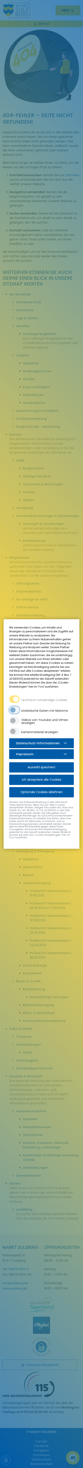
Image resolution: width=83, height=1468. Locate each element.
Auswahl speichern (41, 767)
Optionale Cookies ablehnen (41, 792)
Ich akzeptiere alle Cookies (41, 779)
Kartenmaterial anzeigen (39, 732)
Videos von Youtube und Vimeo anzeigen (44, 721)
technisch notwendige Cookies (44, 699)
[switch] (14, 710)
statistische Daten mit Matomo (44, 710)
